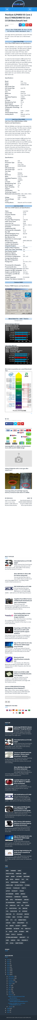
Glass (10, 931)
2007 (8, 1012)
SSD (20, 908)
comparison (17, 896)
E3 (6, 931)
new (7, 899)
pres (18, 940)
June (10, 987)
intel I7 (13, 934)
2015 (8, 965)
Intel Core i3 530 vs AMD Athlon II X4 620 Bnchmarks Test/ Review (22, 673)
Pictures (19, 917)
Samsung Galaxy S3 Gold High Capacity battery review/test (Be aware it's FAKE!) (17, 491)
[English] (7, 711)
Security (18, 925)
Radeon (11, 925)
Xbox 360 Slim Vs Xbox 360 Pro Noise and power (22, 574)
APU (18, 905)
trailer (22, 891)
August (11, 983)
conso (7, 934)
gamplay (13, 940)
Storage (8, 917)
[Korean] (17, 713)
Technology (16, 888)
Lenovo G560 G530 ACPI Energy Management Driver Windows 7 (15, 687)
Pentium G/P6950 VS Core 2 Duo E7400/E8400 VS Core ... (16, 1004)
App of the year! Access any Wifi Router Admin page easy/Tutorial (23, 644)
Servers (24, 925)
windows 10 (25, 940)
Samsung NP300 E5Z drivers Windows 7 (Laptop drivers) (23, 728)
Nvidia (11, 879)
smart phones (19, 943)
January (11, 1006)
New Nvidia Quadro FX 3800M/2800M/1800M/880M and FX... (18, 1000)
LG (28, 937)
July (10, 985)
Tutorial (27, 885)
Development (20, 922)
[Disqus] (18, 530)
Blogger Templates (26, 1017)
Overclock (12, 905)
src (31, 413)
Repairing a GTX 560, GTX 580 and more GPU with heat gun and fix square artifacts (22, 630)
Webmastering (22, 920)
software (19, 876)
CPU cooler (19, 914)
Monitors (8, 914)
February (11, 994)
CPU (27, 879)
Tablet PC (25, 902)
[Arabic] (20, 713)
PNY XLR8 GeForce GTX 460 (22, 586)
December (11, 976)
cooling (8, 922)
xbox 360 (27, 914)
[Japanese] (13, 713)
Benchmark (8, 420)
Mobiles (17, 879)
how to (24, 888)
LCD (15, 920)
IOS (7, 925)
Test (22, 879)
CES (7, 905)
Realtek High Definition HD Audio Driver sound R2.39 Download (23, 852)
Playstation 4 (13, 908)
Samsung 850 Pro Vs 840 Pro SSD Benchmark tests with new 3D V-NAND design (18, 447)
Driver (12, 876)
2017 (8, 961)
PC (14, 914)
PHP (7, 943)
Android (23, 893)
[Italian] (20, 711)
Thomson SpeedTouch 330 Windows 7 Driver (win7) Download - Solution (22, 754)
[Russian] (26, 711)
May (10, 989)
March (10, 993)
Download (18, 873)
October (11, 980)
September (12, 982)
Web (27, 931)
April (10, 991)
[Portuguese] (29, 711)
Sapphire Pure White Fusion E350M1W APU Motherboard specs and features (23, 600)
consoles (8, 888)
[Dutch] (23, 711)
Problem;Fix (9, 896)
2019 (8, 960)
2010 (8, 974)
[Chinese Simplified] (23, 713)
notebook (16, 928)
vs (26, 922)
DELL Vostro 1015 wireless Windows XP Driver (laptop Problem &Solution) (22, 823)
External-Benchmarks (12, 937)
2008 (8, 1010)
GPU (22, 905)
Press (7, 876)
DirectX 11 (27, 928)
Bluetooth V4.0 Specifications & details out (22, 659)
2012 (8, 971)
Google (19, 902)
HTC (11, 920)
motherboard (9, 893)
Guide (15, 931)
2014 (8, 967)
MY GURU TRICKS (19, 885)
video (24, 873)
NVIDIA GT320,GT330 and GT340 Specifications (16, 997)
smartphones (14, 882)
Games (19, 870)
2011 (8, 972)
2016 (8, 963)
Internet (21, 931)
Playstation (13, 911)
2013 (8, 969)
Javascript (22, 937)
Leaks (7, 940)
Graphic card (9, 885)
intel (7, 882)
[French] (10, 711)
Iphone (27, 905)
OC (6, 908)
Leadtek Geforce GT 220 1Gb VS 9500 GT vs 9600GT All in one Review (22, 781)
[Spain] (17, 711)
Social (11, 943)
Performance (18, 899)
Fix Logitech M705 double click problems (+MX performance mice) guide (22, 808)
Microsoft (15, 891)
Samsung (26, 899)
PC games (22, 882)
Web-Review (9, 928)
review (19, 420)
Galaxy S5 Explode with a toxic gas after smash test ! (16, 469)
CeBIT (13, 922)
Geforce (26, 917)
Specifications (10, 873)
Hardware (14, 420)
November (11, 978)
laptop (8, 891)
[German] (13, 711)
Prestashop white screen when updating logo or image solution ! (22, 615)
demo (13, 917)
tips (7, 911)
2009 (8, 1008)
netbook (24, 911)
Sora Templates (16, 1017)
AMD (7, 879)
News (7, 870)
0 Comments (11, 24)
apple (11, 899)
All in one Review (10, 902)
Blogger (19, 934)
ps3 (22, 928)
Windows (25, 896)
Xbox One (25, 908)
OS (19, 911)
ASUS (7, 920)
